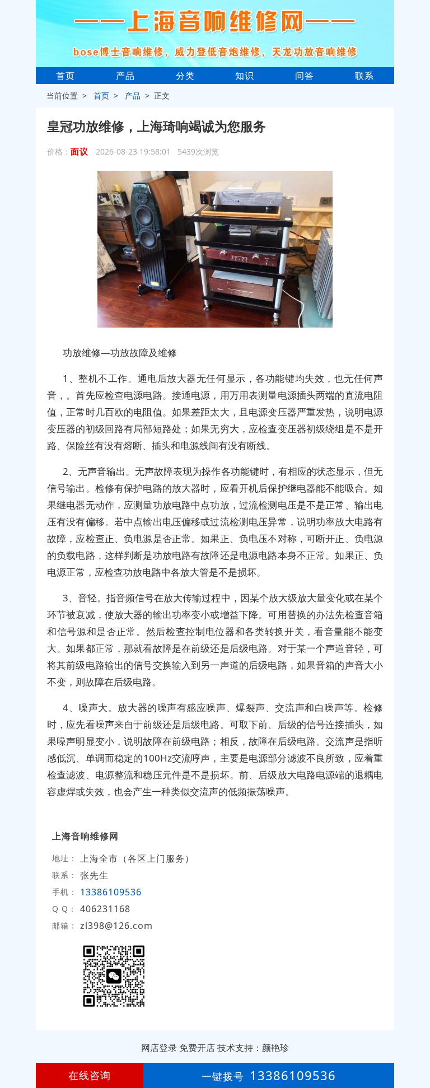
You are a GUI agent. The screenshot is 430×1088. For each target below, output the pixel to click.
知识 (244, 75)
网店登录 (159, 1048)
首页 (65, 75)
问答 (304, 75)
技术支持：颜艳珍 (253, 1048)
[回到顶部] (415, 1045)
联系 (364, 75)
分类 (185, 75)
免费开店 (197, 1048)
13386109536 (111, 892)
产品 (125, 75)
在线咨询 (89, 1075)
